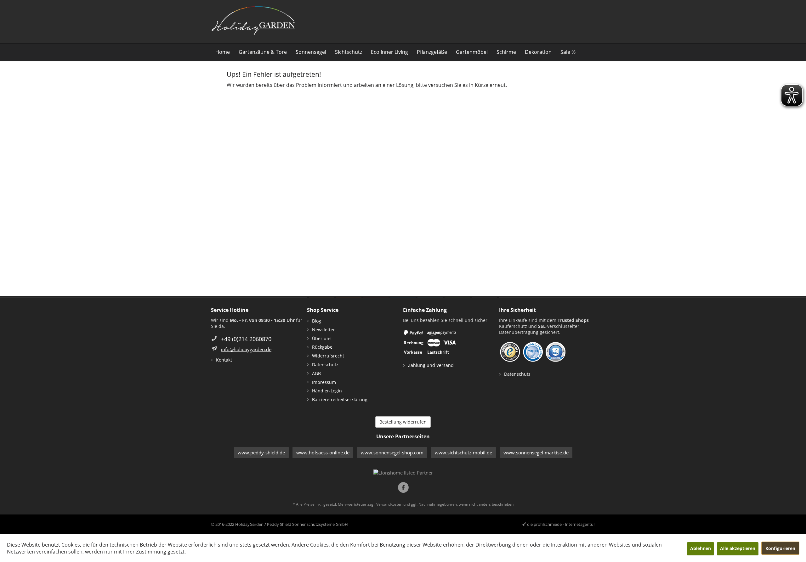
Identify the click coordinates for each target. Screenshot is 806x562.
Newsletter (323, 330)
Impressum (324, 382)
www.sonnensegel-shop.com (392, 452)
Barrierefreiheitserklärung (339, 399)
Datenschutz (325, 365)
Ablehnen (700, 548)
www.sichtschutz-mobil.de (463, 452)
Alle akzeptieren (737, 548)
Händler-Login (327, 391)
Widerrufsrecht (328, 356)
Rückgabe (322, 347)
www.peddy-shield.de (261, 452)
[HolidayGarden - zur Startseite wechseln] (253, 20)
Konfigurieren (780, 548)
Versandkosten (389, 504)
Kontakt (224, 360)
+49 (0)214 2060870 (246, 339)
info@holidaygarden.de (246, 349)
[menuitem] (222, 52)
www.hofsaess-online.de (322, 452)
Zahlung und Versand (431, 365)
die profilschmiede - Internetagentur (561, 524)
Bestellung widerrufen (403, 422)
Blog (316, 321)
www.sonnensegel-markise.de (536, 452)
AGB (316, 373)
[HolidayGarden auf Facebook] (403, 488)
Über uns (322, 338)
